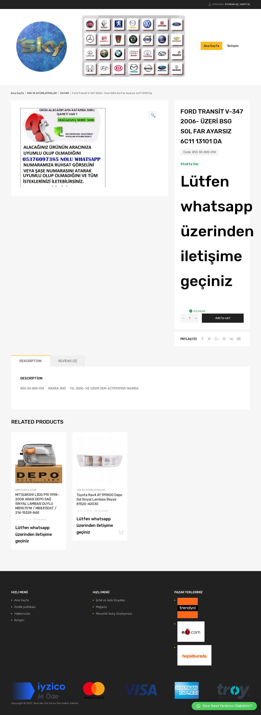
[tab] (30, 361)
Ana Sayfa (211, 46)
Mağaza (101, 607)
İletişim (233, 46)
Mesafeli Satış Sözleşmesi (114, 614)
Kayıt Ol (245, 4)
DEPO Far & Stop (25, 489)
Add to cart (222, 318)
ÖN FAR (64, 93)
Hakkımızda (22, 614)
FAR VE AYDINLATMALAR (42, 93)
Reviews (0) (67, 361)
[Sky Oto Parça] (41, 75)
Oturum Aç (232, 4)
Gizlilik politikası (24, 607)
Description (30, 361)
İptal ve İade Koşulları (110, 600)
